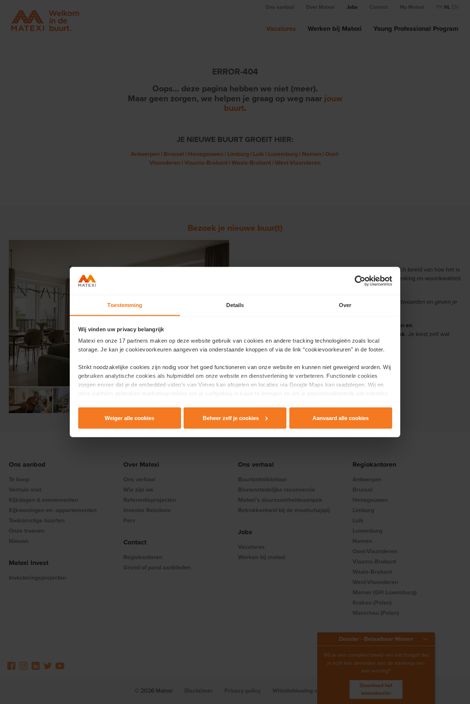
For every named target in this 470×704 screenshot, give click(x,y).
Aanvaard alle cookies (340, 418)
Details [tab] (235, 305)
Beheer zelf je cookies (231, 418)
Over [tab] (345, 305)
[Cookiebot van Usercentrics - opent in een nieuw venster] (360, 281)
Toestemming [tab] (124, 305)
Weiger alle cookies (129, 418)
